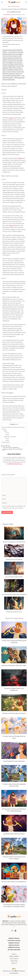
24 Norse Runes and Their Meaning (14, 559)
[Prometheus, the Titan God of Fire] (14, 603)
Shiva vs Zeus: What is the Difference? (14, 881)
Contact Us (14, 963)
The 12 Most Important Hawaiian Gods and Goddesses (14, 594)
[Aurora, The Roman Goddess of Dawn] (14, 568)
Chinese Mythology (14, 947)
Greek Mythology (15, 6)
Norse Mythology (14, 943)
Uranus (20, 158)
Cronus (11, 118)
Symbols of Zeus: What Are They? (14, 834)
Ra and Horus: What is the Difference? (11, 447)
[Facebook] (12, 931)
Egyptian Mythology (14, 940)
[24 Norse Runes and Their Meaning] (14, 551)
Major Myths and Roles (10, 436)
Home (9, 6)
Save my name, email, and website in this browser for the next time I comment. (14, 507)
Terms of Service (14, 958)
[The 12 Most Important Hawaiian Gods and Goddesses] (14, 586)
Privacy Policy (14, 961)
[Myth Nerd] (14, 2)
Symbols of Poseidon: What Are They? (14, 665)
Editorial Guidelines (14, 956)
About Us (14, 954)
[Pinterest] (15, 931)
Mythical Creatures (14, 949)
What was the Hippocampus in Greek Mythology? (14, 541)
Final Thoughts (6, 442)
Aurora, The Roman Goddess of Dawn (14, 576)
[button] (26, 2)
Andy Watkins (7, 14)
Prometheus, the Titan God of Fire (14, 611)
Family (5, 431)
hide (17, 424)
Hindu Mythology (14, 945)
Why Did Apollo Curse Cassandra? (14, 761)
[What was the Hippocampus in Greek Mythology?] (14, 533)
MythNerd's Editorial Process (15, 463)
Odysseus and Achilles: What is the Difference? (13, 449)
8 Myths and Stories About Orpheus (14, 713)
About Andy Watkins (14, 454)
